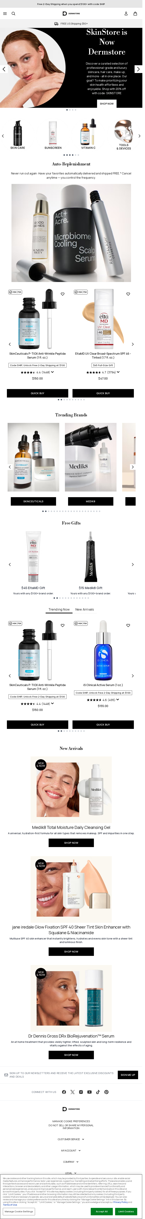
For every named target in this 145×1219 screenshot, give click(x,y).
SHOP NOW (107, 103)
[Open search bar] (13, 13)
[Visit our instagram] (81, 1092)
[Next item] (139, 136)
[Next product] (133, 344)
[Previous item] (3, 136)
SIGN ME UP (128, 1075)
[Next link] (133, 467)
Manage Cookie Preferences (71, 1121)
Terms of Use (10, 1204)
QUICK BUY (37, 393)
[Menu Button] (4, 13)
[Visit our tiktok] (98, 1092)
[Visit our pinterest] (106, 1092)
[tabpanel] (71, 676)
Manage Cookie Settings (19, 1211)
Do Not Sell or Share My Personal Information (71, 1127)
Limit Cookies (126, 1211)
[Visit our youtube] (89, 1092)
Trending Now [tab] (59, 609)
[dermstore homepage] (71, 13)
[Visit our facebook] (64, 1092)
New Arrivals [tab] (84, 609)
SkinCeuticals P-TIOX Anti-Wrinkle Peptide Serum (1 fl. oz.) (37, 355)
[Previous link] (10, 467)
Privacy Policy (120, 1202)
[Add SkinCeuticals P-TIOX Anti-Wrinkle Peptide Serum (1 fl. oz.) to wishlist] (62, 294)
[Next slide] (138, 69)
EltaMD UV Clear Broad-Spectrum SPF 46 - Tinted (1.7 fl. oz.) (103, 355)
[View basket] (135, 13)
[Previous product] (10, 344)
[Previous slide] (4, 69)
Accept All (102, 1211)
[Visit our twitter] (72, 1092)
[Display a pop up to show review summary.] (52, 372)
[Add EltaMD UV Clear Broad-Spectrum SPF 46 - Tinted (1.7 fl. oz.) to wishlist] (128, 294)
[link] (126, 13)
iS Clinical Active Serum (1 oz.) (103, 685)
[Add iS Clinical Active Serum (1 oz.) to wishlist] (128, 625)
